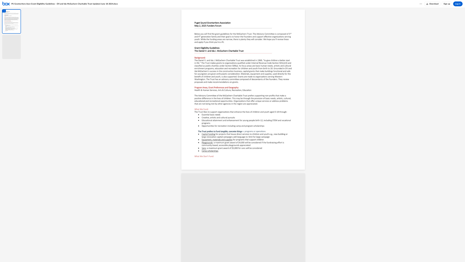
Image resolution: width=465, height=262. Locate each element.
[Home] (6, 4)
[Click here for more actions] (420, 3)
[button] (11, 21)
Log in (458, 4)
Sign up (447, 4)
